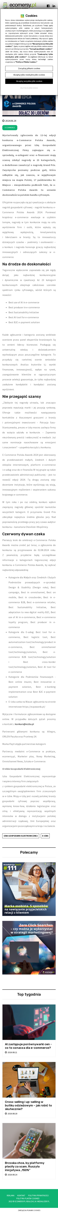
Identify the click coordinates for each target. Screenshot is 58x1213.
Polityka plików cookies (29, 88)
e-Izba (45, 836)
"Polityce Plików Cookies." (26, 62)
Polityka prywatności (38, 1195)
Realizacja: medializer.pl (37, 1201)
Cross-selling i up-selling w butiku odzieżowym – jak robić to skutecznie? (28, 1105)
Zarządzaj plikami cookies (29, 1210)
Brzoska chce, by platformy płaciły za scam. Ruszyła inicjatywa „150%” (24, 1166)
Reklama (10, 1195)
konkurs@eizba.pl (24, 724)
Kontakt (21, 1195)
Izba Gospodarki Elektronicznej (21, 836)
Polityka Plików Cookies (27, 1198)
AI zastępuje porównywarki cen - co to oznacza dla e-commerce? (28, 1046)
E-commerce (10, 127)
